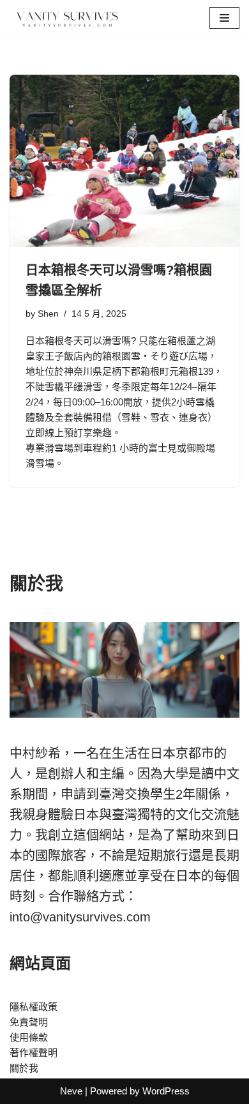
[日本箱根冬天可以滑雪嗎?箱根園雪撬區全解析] (124, 161)
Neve (71, 1090)
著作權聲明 (33, 1052)
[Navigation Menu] (224, 18)
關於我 (24, 1067)
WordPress (166, 1090)
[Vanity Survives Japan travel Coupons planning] (64, 18)
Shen (48, 314)
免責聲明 (29, 1022)
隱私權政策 (33, 1006)
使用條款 (29, 1037)
